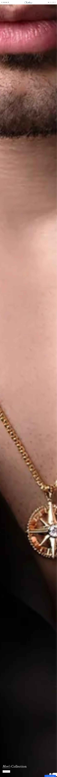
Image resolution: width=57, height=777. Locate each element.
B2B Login (5, 2)
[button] (2, 2)
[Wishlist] (55, 2)
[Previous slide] (50, 774)
